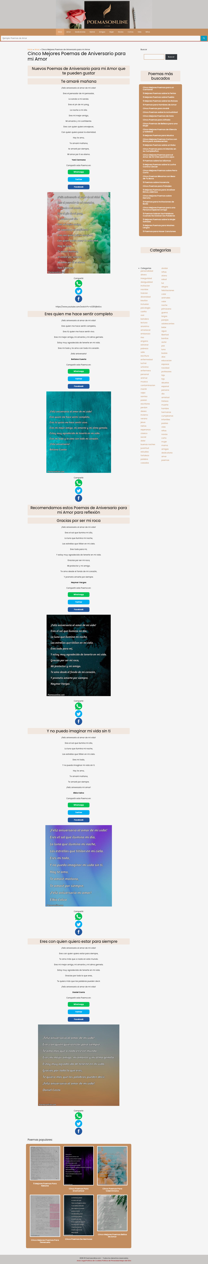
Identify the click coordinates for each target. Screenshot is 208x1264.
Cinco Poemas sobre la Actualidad (160, 112)
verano (144, 418)
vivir (142, 315)
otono (164, 275)
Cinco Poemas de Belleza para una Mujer (160, 124)
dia (162, 393)
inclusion (145, 304)
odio (143, 352)
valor (163, 301)
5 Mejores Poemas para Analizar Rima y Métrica (159, 190)
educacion (166, 360)
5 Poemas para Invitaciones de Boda (158, 202)
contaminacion (148, 385)
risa (142, 337)
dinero (144, 274)
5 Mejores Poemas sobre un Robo (159, 145)
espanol (165, 386)
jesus (143, 422)
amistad (165, 397)
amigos (165, 449)
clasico (144, 433)
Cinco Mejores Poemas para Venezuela (45, 1241)
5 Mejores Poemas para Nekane (45, 1184)
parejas (164, 320)
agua (164, 331)
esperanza (145, 429)
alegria (164, 286)
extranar (145, 344)
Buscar (144, 49)
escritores (145, 404)
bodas (164, 353)
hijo (163, 379)
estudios (145, 451)
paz (163, 345)
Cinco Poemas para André (156, 108)
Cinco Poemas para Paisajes (157, 186)
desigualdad (147, 282)
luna (163, 349)
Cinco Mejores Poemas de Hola (158, 116)
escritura (145, 356)
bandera (145, 319)
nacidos (144, 289)
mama (164, 445)
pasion (144, 400)
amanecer (146, 330)
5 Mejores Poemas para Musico (158, 135)
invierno (144, 415)
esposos (165, 364)
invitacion (145, 285)
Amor (68, 32)
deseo (143, 411)
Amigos (102, 32)
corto (163, 438)
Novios (120, 32)
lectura (144, 322)
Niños (148, 32)
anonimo (145, 326)
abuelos (165, 382)
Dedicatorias (80, 32)
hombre (165, 408)
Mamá (92, 32)
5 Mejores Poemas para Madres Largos (158, 226)
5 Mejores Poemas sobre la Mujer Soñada (159, 220)
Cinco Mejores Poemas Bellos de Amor (112, 1235)
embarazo (145, 333)
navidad (165, 368)
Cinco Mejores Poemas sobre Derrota (157, 196)
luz (162, 283)
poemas (165, 460)
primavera (166, 309)
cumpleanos (167, 416)
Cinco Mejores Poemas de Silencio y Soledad (160, 130)
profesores (166, 371)
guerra (164, 312)
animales (165, 297)
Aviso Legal (81, 1260)
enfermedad (147, 359)
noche (164, 305)
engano (144, 341)
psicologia (145, 308)
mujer (164, 441)
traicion (144, 293)
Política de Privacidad (110, 1260)
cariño (144, 311)
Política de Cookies (94, 1260)
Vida (139, 32)
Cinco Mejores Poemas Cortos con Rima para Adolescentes (160, 140)
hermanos (166, 412)
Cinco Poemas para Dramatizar (79, 1190)
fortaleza (145, 455)
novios (164, 434)
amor (36, 49)
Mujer (112, 32)
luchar (144, 363)
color (163, 294)
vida (163, 427)
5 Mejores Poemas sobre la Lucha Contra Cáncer (159, 165)
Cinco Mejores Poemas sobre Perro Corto (160, 171)
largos (164, 316)
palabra (144, 459)
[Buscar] (204, 38)
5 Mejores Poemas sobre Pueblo (158, 97)
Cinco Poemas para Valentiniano (112, 1190)
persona (165, 390)
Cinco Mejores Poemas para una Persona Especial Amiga (159, 208)
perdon (144, 407)
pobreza (144, 348)
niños (163, 430)
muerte (164, 404)
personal (145, 374)
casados (145, 463)
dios (163, 357)
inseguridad (146, 278)
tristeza (164, 401)
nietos (143, 426)
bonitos (164, 338)
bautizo (144, 300)
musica (144, 381)
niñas (164, 272)
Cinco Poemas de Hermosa (78, 1239)
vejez (143, 392)
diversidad (146, 297)
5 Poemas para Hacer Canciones (159, 231)
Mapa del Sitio (125, 1260)
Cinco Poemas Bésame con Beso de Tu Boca (159, 177)
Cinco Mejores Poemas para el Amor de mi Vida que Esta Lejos (158, 155)
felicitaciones (167, 290)
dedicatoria (166, 452)
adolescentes (167, 323)
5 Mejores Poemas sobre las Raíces (160, 101)
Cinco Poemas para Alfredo (156, 119)
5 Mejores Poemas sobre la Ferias (159, 93)
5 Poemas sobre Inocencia (156, 182)
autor (164, 342)
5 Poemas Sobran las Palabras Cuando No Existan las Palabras (159, 214)
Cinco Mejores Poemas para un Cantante (158, 88)
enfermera (146, 370)
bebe (163, 327)
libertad (165, 334)
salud (164, 279)
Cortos (130, 32)
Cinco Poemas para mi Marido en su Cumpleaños (159, 149)
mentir (144, 389)
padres (164, 423)
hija (163, 375)
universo (145, 367)
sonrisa (144, 396)
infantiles (165, 419)
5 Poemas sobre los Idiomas (157, 160)
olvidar (164, 268)
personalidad (147, 271)
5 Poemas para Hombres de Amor (160, 104)
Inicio (60, 32)
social (143, 437)
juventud (145, 448)
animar (144, 378)
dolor (143, 440)
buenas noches (148, 444)
